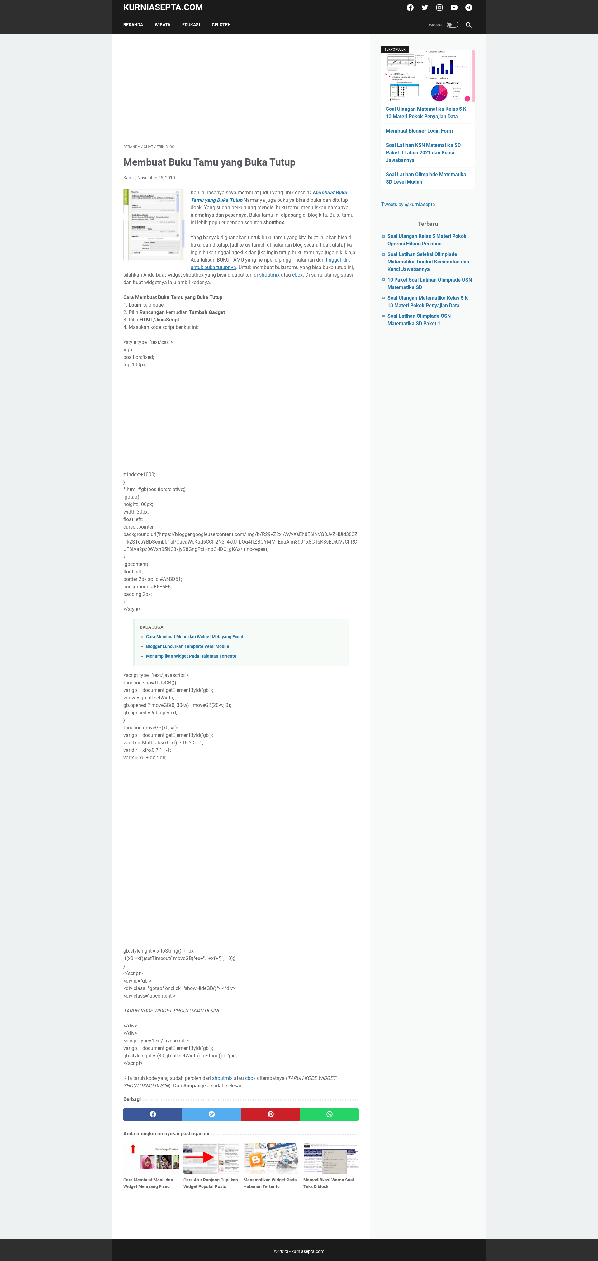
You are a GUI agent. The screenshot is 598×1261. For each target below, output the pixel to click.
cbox (297, 275)
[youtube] (453, 7)
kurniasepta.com (163, 7)
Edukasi (191, 24)
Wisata (162, 24)
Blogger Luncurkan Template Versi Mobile (187, 646)
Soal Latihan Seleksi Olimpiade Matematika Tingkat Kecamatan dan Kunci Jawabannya (428, 261)
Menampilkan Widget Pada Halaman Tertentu (191, 656)
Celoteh (221, 24)
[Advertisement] (241, 89)
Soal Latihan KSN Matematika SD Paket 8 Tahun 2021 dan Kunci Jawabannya (423, 152)
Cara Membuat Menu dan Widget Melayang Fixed (194, 637)
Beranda (133, 24)
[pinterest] (270, 1114)
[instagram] (438, 7)
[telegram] (468, 7)
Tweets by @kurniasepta (408, 204)
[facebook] (409, 7)
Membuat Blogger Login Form (419, 131)
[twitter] (424, 7)
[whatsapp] (329, 1114)
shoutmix (269, 275)
